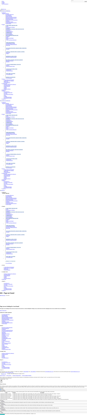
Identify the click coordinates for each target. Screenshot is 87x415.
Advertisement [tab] (2, 408)
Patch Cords (4, 339)
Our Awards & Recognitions (6, 364)
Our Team (3, 363)
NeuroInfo (3, 334)
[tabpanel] (43, 395)
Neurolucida (4, 336)
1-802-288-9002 (33, 371)
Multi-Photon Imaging (5, 319)
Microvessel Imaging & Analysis (7, 318)
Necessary (2, 389)
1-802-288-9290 (25, 371)
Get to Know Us (4, 361)
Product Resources (5, 354)
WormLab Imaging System (6, 349)
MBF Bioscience (2, 295)
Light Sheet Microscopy (6, 314)
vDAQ (3, 344)
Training (3, 355)
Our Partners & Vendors (6, 368)
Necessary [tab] (1, 388)
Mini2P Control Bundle (5, 333)
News (3, 1)
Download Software (5, 357)
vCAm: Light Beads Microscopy (7, 331)
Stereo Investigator (5, 343)
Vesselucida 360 (4, 346)
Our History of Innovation (6, 362)
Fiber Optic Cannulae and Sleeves (7, 330)
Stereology (3, 320)
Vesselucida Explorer (5, 347)
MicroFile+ (4, 332)
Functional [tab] (1, 400)
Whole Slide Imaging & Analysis (7, 322)
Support (3, 2)
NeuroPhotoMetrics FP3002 (6, 338)
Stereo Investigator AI (5, 328)
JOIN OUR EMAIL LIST (9, 372)
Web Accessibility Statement (26, 375)
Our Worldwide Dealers (6, 367)
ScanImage (4, 340)
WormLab (3, 348)
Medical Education (5, 316)
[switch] (0, 401)
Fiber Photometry (5, 315)
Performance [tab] (2, 403)
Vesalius (3, 345)
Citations (3, 366)
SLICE (3, 342)
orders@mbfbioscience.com (75, 371)
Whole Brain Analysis (5, 321)
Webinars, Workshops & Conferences (8, 353)
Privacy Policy (9, 375)
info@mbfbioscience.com (49, 371)
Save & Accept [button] (2, 414)
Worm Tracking (4, 323)
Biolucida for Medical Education (7, 327)
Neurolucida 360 (4, 337)
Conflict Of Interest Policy (17, 375)
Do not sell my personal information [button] (5, 378)
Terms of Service (2, 375)
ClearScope (4, 329)
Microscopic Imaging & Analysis (7, 317)
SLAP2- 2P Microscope (6, 341)
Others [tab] (1, 411)
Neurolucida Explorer (5, 335)
